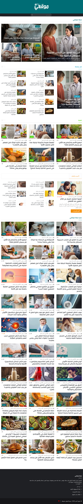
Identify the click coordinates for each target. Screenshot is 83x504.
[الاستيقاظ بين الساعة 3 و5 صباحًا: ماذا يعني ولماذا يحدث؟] (21, 33)
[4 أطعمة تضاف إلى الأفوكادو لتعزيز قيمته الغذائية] (21, 111)
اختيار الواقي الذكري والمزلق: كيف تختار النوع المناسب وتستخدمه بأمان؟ (41, 387)
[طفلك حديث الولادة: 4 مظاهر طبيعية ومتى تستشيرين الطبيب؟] (21, 203)
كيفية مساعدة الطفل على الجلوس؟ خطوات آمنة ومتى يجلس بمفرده (41, 338)
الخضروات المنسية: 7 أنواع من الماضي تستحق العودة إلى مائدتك (14, 435)
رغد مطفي (77, 106)
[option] (41, 43)
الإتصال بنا (78, 483)
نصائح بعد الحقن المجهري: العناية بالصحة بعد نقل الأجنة (15, 287)
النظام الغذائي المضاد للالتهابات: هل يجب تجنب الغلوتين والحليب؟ (37, 94)
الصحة (37, 26)
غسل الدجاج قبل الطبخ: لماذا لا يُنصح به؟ (14, 458)
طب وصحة (78, 66)
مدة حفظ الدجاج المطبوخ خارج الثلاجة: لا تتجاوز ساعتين (37, 113)
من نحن (78, 486)
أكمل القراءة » (76, 211)
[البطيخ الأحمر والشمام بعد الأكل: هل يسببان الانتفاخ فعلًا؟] (31, 52)
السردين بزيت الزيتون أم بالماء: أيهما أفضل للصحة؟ (69, 458)
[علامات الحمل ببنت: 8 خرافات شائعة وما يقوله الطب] (49, 184)
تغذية (38, 45)
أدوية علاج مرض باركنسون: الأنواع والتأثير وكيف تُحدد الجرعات (15, 313)
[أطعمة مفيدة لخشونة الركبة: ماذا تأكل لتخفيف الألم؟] (11, 52)
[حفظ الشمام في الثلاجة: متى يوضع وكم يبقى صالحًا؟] (49, 102)
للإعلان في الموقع (76, 494)
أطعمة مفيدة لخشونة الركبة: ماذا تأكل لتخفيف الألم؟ (11, 57)
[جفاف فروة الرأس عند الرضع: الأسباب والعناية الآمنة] (49, 203)
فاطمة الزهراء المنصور (76, 163)
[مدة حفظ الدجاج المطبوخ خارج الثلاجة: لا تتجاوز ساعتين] (49, 111)
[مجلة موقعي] (41, 6)
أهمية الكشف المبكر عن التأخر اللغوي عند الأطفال (71, 200)
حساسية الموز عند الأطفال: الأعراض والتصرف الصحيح (36, 195)
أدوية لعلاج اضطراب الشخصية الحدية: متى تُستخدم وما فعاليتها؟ (14, 264)
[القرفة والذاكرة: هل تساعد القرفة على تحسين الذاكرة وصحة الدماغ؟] (21, 92)
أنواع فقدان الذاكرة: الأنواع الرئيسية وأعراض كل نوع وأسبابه (70, 362)
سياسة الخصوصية (76, 491)
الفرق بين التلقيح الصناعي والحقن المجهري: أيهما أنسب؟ (42, 287)
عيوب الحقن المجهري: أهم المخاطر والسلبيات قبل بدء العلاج (69, 313)
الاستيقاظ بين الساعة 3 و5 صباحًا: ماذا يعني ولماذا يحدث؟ (22, 39)
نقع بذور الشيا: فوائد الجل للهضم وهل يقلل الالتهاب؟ (8, 85)
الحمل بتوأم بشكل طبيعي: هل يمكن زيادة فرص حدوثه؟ (9, 195)
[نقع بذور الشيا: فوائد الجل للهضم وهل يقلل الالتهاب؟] (21, 83)
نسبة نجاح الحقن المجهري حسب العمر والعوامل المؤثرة (15, 337)
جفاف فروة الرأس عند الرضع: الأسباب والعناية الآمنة (37, 205)
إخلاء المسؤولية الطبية (75, 489)
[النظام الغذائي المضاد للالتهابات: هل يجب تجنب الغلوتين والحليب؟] (49, 92)
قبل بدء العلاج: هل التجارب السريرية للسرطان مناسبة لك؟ (63, 54)
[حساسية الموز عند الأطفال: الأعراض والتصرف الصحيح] (49, 194)
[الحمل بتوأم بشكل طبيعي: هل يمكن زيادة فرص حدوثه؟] (21, 194)
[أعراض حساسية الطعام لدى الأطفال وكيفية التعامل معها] (21, 184)
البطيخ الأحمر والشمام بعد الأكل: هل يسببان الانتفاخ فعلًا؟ (32, 57)
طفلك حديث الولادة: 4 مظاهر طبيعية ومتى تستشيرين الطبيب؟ (9, 205)
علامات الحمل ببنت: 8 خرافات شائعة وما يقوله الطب (37, 186)
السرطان (77, 26)
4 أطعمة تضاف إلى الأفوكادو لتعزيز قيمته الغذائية (9, 113)
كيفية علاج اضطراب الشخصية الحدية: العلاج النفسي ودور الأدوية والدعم (69, 289)
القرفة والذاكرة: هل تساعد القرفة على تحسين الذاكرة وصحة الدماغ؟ (8, 94)
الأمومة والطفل (75, 176)
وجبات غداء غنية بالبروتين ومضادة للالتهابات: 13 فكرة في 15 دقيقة (8, 103)
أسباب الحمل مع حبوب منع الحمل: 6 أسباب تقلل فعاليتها (41, 313)
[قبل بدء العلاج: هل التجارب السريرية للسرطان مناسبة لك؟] (62, 43)
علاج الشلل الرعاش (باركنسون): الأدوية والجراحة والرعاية (16, 362)
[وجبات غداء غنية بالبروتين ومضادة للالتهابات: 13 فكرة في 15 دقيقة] (21, 102)
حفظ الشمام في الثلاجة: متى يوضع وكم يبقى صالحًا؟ (37, 103)
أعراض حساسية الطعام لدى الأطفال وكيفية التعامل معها (9, 186)
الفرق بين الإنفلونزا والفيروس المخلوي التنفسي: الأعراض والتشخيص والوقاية (71, 387)
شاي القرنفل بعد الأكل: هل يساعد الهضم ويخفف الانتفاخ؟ (42, 458)
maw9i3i (79, 140)
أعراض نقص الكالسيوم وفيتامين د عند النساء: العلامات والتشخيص (42, 362)
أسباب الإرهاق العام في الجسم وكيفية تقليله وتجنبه (71, 337)
